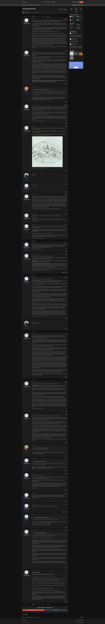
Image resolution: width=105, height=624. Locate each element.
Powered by (79, 622)
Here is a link (34, 260)
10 (34, 16)
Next (43, 16)
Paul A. (26, 325)
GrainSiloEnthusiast (26, 12)
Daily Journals (37, 12)
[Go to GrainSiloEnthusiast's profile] (23, 12)
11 (36, 16)
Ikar (26, 91)
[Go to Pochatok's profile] (26, 447)
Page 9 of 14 (48, 16)
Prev (24, 16)
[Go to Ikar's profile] (26, 88)
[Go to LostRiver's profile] (26, 516)
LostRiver (26, 519)
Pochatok (43, 461)
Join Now (76, 67)
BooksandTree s (80, 16)
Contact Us (23, 622)
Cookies (27, 622)
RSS (29, 622)
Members (27, 92)
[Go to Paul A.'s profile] (26, 175)
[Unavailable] (47, 136)
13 (39, 16)
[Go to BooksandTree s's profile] (77, 16)
